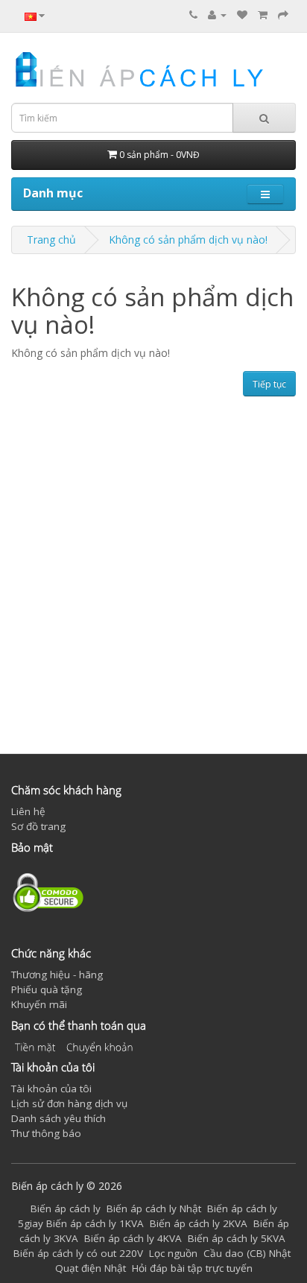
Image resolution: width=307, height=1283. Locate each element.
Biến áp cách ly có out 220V (78, 1253)
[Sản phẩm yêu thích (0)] (242, 14)
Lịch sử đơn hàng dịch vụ (69, 1103)
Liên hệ (28, 811)
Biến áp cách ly (66, 1208)
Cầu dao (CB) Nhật (247, 1253)
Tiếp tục (269, 384)
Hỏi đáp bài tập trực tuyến (192, 1268)
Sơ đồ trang (38, 826)
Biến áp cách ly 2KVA (198, 1223)
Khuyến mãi (39, 1004)
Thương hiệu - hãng (57, 974)
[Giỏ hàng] (263, 14)
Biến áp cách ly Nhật (154, 1208)
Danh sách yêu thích (58, 1118)
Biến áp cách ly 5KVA (236, 1238)
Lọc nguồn (173, 1253)
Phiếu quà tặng (46, 989)
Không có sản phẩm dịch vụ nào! (188, 239)
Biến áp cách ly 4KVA (133, 1238)
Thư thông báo (46, 1133)
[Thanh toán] (283, 14)
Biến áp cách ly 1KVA (95, 1223)
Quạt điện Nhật (90, 1268)
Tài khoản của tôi (51, 1088)
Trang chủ (51, 239)
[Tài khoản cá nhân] (217, 14)
